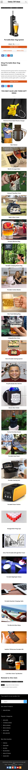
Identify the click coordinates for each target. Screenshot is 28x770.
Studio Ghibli (5, 745)
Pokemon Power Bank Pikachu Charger (14, 120)
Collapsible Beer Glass (14, 338)
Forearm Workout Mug (14, 241)
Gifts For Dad (14, 7)
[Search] (26, 2)
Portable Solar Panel (14, 456)
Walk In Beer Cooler (14, 217)
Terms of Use (11, 764)
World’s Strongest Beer (14, 169)
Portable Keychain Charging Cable (14, 601)
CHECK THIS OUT (18, 47)
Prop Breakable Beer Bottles (14, 383)
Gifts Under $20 (6, 733)
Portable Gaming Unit (14, 480)
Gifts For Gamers (6, 725)
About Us (14, 765)
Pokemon (5, 742)
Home (6, 764)
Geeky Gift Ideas (6, 710)
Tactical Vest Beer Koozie (14, 432)
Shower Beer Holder (14, 408)
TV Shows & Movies (7, 722)
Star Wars (5, 748)
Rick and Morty (6, 750)
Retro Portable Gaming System (14, 359)
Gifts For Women (6, 727)
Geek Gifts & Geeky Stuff (6, 7)
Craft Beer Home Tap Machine (14, 673)
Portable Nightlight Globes (14, 577)
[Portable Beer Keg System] (14, 24)
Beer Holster (14, 145)
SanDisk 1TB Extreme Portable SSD (14, 649)
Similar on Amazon (7, 50)
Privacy (15, 764)
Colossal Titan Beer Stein (14, 193)
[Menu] (1, 2)
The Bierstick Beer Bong (14, 625)
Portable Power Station (14, 504)
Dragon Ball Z (6, 755)
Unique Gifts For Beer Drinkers (12, 685)
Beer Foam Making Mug (14, 314)
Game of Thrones (7, 753)
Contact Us (20, 764)
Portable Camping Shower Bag (14, 265)
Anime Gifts (5, 720)
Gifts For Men (20, 7)
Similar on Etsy (20, 50)
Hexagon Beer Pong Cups (14, 528)
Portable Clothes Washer (14, 290)
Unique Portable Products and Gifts (9, 687)
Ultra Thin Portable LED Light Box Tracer (14, 553)
